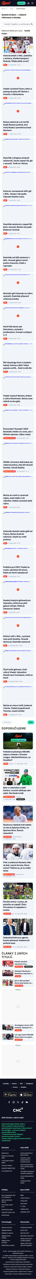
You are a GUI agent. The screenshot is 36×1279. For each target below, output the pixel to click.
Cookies (29, 1266)
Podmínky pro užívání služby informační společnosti (17, 1264)
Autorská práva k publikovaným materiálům (18, 1262)
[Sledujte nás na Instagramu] (13, 1102)
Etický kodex (8, 1274)
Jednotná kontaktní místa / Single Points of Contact (17, 1271)
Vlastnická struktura (24, 1269)
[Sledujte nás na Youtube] (26, 1102)
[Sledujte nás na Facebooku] (9, 1102)
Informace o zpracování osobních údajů (15, 1266)
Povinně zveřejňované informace (22, 1274)
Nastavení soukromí (11, 1269)
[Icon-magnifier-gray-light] (31, 24)
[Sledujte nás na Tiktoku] (22, 1102)
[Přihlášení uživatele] (28, 3)
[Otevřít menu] (32, 3)
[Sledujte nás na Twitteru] (18, 1102)
